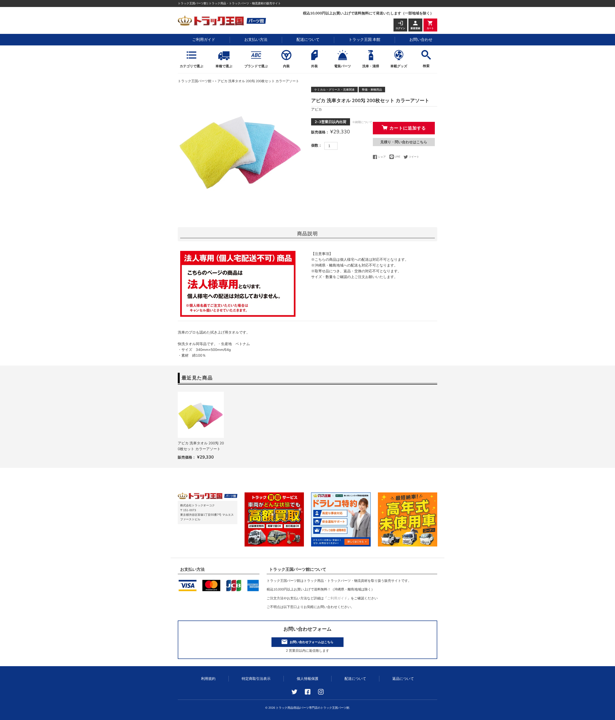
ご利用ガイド (203, 39)
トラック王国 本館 (364, 39)
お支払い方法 (255, 39)
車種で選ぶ (223, 66)
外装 (314, 66)
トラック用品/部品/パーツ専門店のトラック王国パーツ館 (312, 708)
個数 (314, 145)
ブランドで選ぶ (256, 66)
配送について (308, 39)
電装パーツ (342, 66)
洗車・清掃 (370, 66)
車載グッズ (398, 66)
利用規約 (208, 678)
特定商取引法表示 (256, 678)
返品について (403, 678)
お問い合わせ (420, 39)
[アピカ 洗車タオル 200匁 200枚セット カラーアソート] (201, 415)
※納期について (362, 122)
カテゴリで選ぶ (191, 66)
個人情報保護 (307, 678)
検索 (426, 66)
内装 (286, 66)
